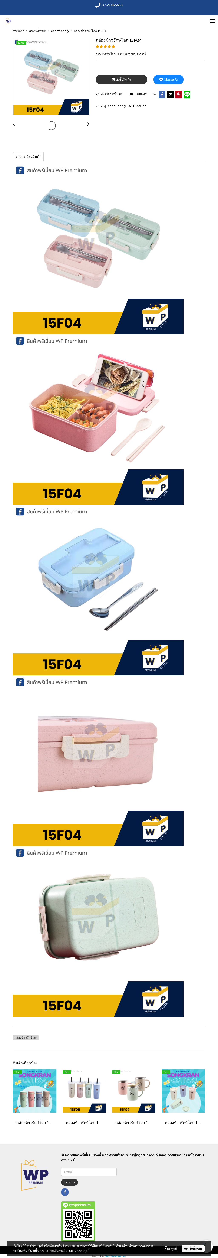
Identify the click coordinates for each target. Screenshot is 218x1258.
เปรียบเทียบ (140, 94)
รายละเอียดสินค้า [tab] (28, 156)
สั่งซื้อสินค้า (123, 79)
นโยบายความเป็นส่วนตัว (52, 1250)
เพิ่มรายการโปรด (110, 94)
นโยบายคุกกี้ (82, 1250)
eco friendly (117, 106)
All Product (137, 106)
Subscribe (69, 1182)
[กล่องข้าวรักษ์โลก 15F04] (51, 77)
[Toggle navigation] (212, 21)
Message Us (171, 79)
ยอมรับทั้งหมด (193, 1248)
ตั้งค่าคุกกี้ (171, 1248)
